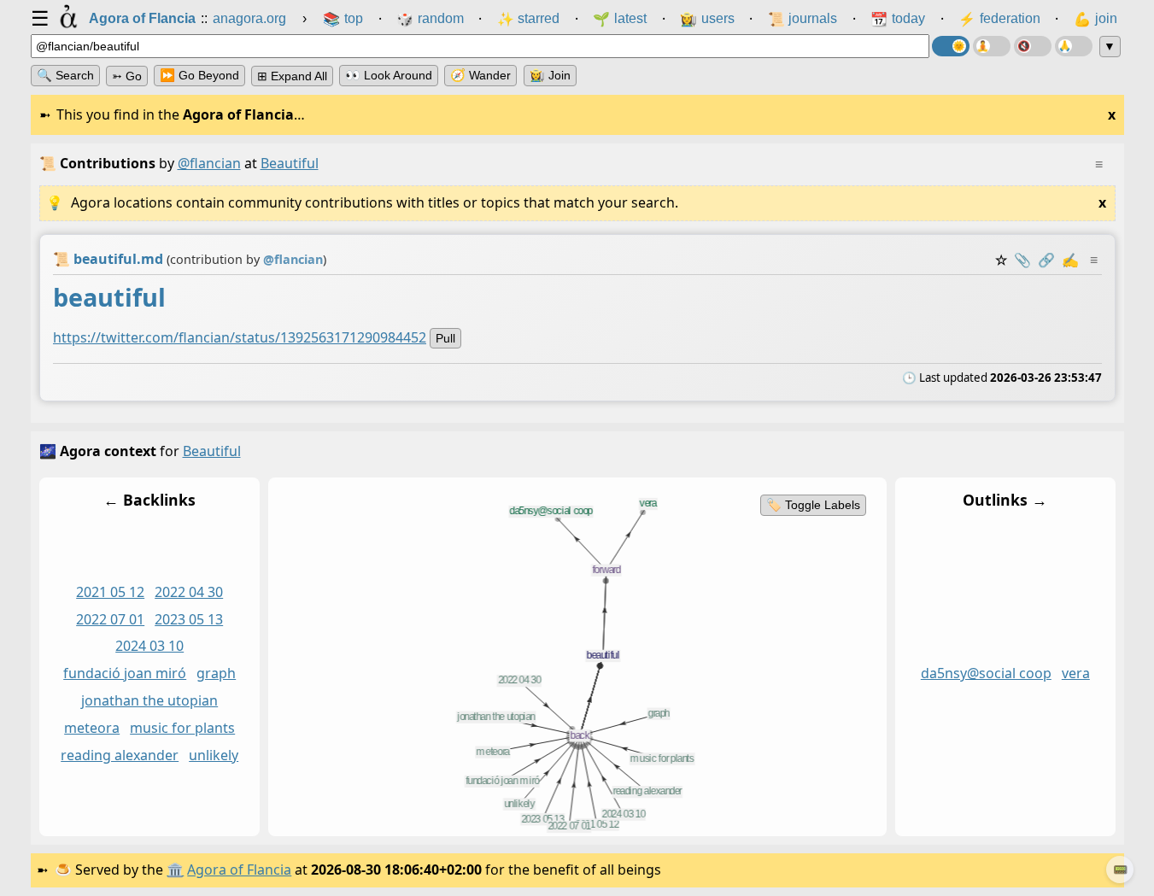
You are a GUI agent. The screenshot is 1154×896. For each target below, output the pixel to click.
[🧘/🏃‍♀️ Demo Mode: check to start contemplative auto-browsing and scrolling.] (991, 46)
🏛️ (175, 869)
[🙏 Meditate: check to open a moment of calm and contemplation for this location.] (1073, 46)
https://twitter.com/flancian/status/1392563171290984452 (239, 337)
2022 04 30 (189, 592)
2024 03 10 (149, 646)
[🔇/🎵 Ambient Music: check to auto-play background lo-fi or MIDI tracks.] (1032, 46)
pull (445, 338)
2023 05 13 (189, 619)
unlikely (213, 755)
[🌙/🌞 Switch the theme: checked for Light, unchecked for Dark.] (950, 46)
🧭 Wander (480, 75)
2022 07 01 (110, 619)
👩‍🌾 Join (550, 75)
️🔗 (1046, 259)
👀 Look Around (388, 75)
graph (216, 673)
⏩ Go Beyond (199, 75)
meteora (92, 727)
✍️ (1070, 259)
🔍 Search (65, 75)
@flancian (209, 163)
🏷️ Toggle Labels (812, 505)
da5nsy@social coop (985, 673)
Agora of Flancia (239, 869)
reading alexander (120, 755)
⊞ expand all (292, 76)
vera (1075, 673)
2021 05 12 (110, 592)
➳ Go (127, 76)
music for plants (182, 727)
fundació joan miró (124, 673)
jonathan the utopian (149, 700)
